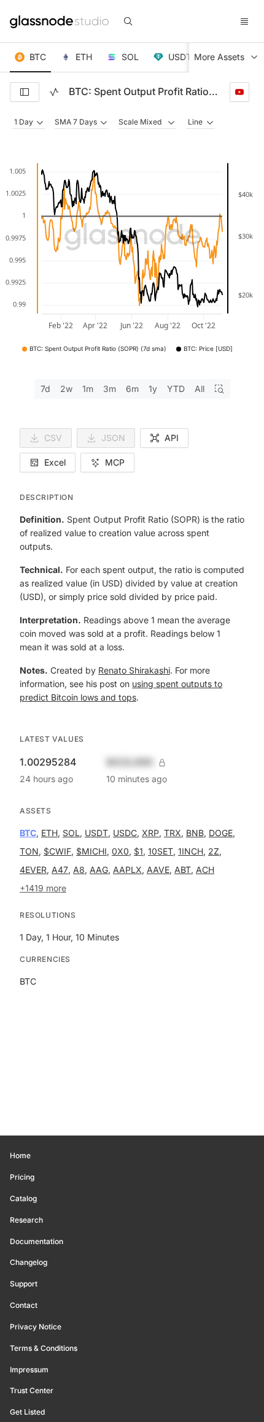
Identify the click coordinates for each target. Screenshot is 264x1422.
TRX (172, 833)
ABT (182, 869)
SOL (71, 833)
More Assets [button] (219, 57)
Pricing (22, 1177)
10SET (160, 851)
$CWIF (57, 851)
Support (23, 1283)
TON (29, 851)
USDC (125, 833)
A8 (79, 869)
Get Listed (27, 1411)
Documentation (36, 1241)
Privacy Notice (35, 1326)
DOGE (221, 833)
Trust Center (31, 1390)
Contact (23, 1305)
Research (26, 1219)
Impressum (29, 1369)
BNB (195, 833)
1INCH (190, 851)
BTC (28, 833)
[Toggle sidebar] (24, 92)
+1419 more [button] (43, 888)
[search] (128, 21)
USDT (96, 833)
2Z (213, 851)
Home (20, 1155)
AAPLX (127, 869)
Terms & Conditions (43, 1348)
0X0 (120, 851)
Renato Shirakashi (134, 670)
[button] (30, 57)
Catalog (23, 1198)
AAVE (158, 869)
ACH (205, 869)
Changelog (28, 1262)
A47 (60, 869)
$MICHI (91, 851)
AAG (99, 869)
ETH (49, 833)
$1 (138, 851)
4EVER (33, 869)
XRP (150, 833)
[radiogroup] (132, 389)
